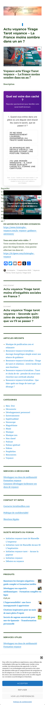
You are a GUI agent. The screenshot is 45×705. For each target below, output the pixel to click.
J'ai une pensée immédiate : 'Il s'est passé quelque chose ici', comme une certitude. (22, 164)
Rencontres (11, 455)
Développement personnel (18, 412)
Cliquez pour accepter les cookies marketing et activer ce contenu (22, 204)
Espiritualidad (12, 419)
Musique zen (11, 435)
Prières (9, 448)
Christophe (11, 270)
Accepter (22, 683)
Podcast (9, 442)
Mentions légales (11, 519)
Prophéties (11, 451)
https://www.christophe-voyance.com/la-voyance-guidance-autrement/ (20, 230)
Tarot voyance (16, 273)
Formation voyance (12, 480)
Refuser (22, 690)
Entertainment (13, 415)
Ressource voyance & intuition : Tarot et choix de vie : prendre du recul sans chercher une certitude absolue (23, 373)
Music (8, 429)
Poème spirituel (13, 445)
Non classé (11, 438)
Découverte (11, 409)
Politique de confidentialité (22, 702)
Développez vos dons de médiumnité (20, 477)
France (8, 273)
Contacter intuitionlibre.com (16, 506)
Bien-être (10, 406)
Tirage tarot (26, 273)
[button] (41, 657)
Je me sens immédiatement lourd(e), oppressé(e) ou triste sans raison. (21, 136)
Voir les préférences (22, 696)
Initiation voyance (14, 558)
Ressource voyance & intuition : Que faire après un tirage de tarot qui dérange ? (22, 383)
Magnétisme (11, 425)
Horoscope (11, 422)
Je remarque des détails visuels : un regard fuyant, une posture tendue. (21, 150)
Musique (10, 432)
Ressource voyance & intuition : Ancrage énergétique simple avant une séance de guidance (23, 354)
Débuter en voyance (15, 561)
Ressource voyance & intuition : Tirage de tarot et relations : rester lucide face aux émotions (23, 363)
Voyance (36, 270)
